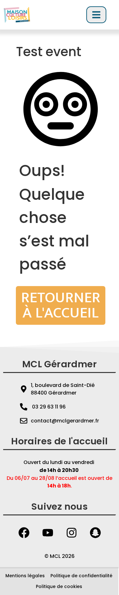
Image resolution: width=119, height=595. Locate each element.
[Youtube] (47, 533)
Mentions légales (25, 575)
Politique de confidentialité (81, 575)
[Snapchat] (95, 533)
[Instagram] (71, 533)
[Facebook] (24, 533)
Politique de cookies (59, 586)
